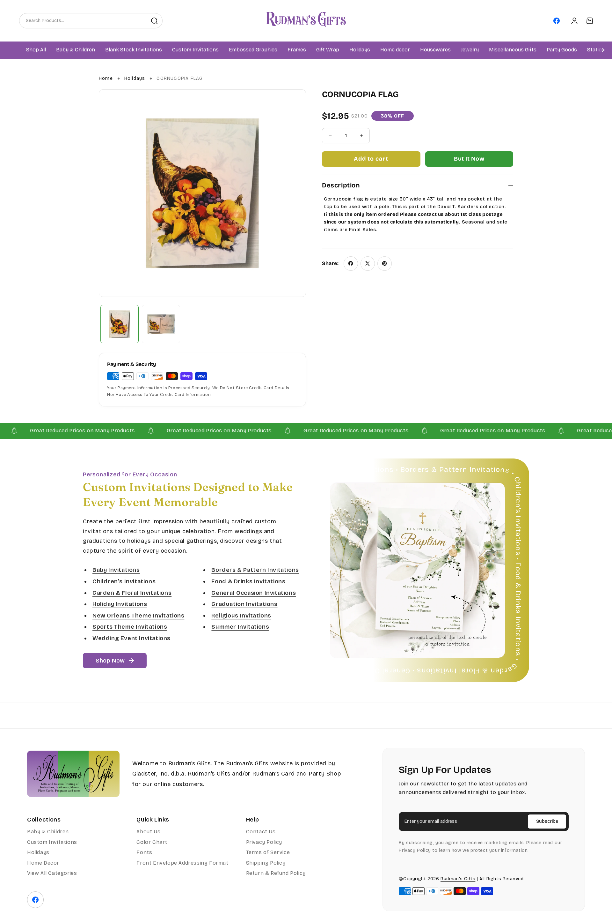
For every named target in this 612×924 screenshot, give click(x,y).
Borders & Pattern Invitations (255, 569)
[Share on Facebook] (351, 263)
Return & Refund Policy (276, 873)
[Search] (154, 20)
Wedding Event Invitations (131, 638)
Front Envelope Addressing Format (182, 863)
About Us (148, 832)
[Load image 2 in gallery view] (161, 324)
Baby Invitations (116, 569)
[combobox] (82, 21)
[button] (75, 50)
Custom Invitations (52, 842)
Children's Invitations (124, 581)
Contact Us (261, 832)
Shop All (36, 50)
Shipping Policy (266, 863)
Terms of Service (268, 852)
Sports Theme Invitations (129, 626)
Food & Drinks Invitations (248, 581)
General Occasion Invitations (253, 592)
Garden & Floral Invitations (131, 592)
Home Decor (43, 863)
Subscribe (547, 821)
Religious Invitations (241, 615)
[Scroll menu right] (603, 50)
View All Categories (52, 873)
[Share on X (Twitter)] (368, 263)
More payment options (469, 159)
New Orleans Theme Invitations (138, 615)
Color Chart (151, 842)
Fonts (144, 852)
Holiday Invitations (119, 604)
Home (106, 78)
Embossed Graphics (253, 50)
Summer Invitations (240, 626)
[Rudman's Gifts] (73, 774)
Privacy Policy (264, 842)
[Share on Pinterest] (384, 263)
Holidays (134, 78)
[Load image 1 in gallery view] (119, 324)
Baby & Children (48, 832)
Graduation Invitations (244, 604)
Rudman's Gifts (458, 879)
